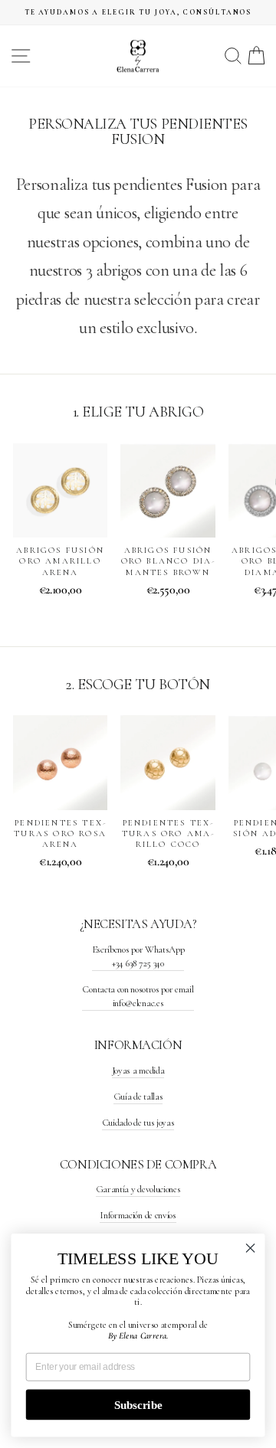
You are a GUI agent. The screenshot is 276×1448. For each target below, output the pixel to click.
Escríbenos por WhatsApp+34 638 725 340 (138, 956)
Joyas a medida (138, 1070)
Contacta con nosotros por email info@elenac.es (137, 996)
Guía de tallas (138, 1096)
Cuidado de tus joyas (138, 1122)
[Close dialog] (251, 1248)
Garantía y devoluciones (138, 1189)
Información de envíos (138, 1215)
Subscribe (138, 1404)
